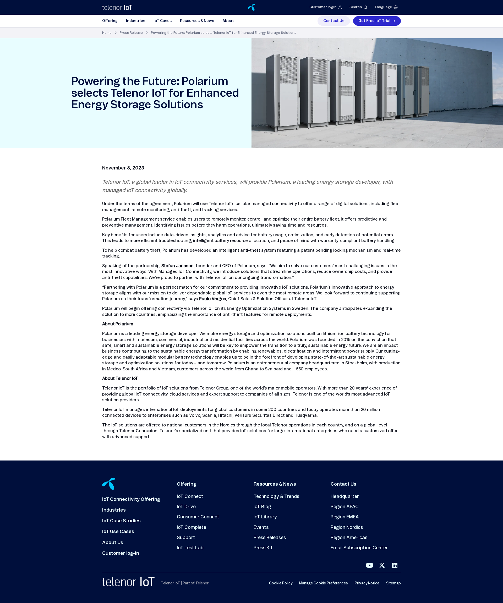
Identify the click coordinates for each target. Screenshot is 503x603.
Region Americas (349, 537)
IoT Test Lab (190, 548)
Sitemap (393, 583)
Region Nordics (347, 527)
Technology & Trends (276, 496)
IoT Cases (163, 21)
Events (261, 527)
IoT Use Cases (118, 531)
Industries (135, 21)
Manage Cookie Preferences (323, 583)
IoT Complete (191, 527)
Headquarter (345, 496)
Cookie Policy (280, 583)
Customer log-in (120, 553)
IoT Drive (186, 507)
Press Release (131, 33)
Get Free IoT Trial (374, 21)
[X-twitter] (382, 565)
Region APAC (345, 507)
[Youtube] (369, 565)
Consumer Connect (198, 517)
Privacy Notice (367, 583)
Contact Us (333, 21)
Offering (110, 21)
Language (383, 7)
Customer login (322, 7)
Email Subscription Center (359, 548)
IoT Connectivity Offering (131, 499)
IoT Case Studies (121, 521)
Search (355, 7)
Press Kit (263, 548)
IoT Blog (262, 507)
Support (186, 537)
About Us (112, 542)
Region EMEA (345, 517)
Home (107, 33)
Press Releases (270, 537)
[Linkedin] (394, 565)
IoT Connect (190, 496)
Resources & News (197, 21)
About (228, 21)
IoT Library (265, 517)
